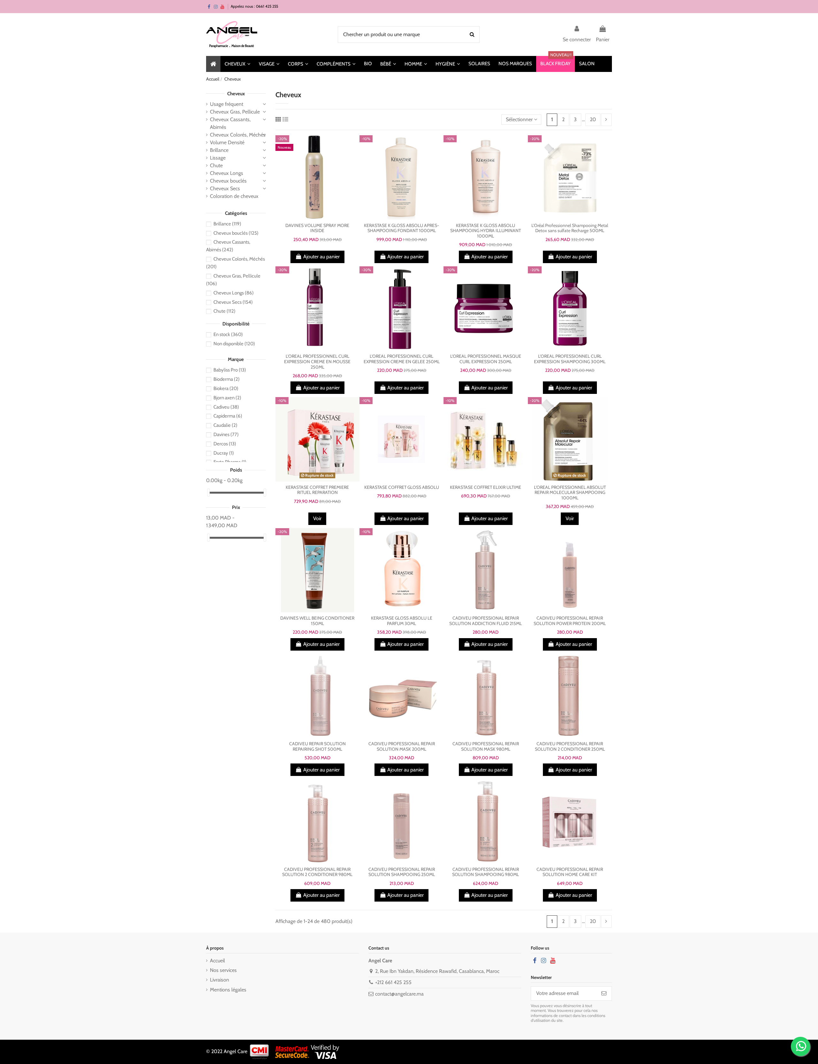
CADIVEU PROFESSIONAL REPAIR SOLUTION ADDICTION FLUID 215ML (485, 620)
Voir (317, 518)
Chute (216, 165)
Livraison (219, 980)
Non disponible (234, 344)
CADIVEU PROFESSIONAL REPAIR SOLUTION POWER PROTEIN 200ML (570, 620)
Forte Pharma (229, 462)
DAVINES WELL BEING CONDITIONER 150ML (317, 620)
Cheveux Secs (225, 188)
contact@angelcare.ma (399, 994)
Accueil (217, 961)
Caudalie (225, 425)
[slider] (208, 493)
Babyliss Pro (229, 370)
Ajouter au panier (321, 257)
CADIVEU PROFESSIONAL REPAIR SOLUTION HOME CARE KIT (569, 872)
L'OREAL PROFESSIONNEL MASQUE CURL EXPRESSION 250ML (485, 358)
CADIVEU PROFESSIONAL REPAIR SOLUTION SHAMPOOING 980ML (485, 872)
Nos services (223, 970)
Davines (226, 434)
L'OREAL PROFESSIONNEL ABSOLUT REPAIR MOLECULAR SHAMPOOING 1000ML (570, 492)
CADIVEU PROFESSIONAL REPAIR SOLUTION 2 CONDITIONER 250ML (570, 746)
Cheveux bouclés (228, 181)
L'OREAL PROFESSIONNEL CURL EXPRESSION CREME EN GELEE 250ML (402, 358)
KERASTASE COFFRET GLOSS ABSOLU (401, 487)
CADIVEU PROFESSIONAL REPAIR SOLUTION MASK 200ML (401, 746)
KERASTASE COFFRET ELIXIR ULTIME (485, 487)
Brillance (219, 150)
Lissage (218, 158)
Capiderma (227, 416)
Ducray (223, 453)
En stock (228, 334)
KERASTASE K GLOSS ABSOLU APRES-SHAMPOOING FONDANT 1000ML (401, 228)
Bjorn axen (227, 398)
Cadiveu (226, 407)
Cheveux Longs (226, 173)
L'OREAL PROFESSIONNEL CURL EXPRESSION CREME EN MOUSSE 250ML (317, 361)
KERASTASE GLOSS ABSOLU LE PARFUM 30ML (401, 620)
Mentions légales (228, 990)
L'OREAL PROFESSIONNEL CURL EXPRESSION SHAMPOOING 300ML (570, 358)
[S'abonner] (604, 993)
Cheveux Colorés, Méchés (238, 135)
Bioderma (226, 379)
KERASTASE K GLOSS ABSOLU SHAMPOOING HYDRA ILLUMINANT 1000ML (485, 231)
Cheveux (236, 94)
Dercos (224, 444)
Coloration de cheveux (234, 196)
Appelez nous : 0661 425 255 (254, 6)
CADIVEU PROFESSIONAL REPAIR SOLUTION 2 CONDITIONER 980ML (317, 872)
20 (593, 119)
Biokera (225, 388)
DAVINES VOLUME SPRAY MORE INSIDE (317, 228)
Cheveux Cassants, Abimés (230, 123)
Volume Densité (227, 142)
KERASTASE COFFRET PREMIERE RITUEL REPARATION (317, 490)
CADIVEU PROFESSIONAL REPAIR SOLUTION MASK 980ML (485, 746)
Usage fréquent (226, 104)
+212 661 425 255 (393, 982)
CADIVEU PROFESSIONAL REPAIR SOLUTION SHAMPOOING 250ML (401, 872)
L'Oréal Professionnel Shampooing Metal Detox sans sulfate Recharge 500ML (569, 228)
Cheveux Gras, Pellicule (235, 112)
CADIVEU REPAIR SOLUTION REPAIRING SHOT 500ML (317, 746)
